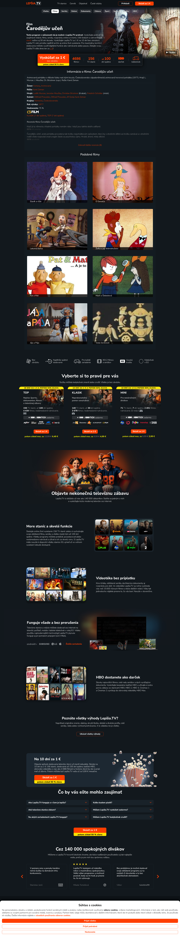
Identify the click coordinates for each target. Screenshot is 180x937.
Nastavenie (90, 932)
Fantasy (36, 85)
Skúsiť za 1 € (144, 3)
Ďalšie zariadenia (74, 644)
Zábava (98, 11)
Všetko (46, 11)
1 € (51, 48)
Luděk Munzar (39, 93)
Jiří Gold (70, 97)
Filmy (55, 11)
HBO (135, 11)
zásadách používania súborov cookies (53, 915)
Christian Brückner (70, 93)
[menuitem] (171, 52)
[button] (22, 876)
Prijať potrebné (90, 926)
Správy (116, 11)
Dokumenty (86, 11)
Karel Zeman (38, 89)
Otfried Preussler (58, 97)
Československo (51, 100)
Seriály (64, 11)
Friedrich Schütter (95, 93)
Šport (107, 11)
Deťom (74, 11)
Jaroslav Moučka (54, 93)
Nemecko (39, 100)
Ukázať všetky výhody (90, 734)
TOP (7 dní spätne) (55, 115)
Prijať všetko (90, 920)
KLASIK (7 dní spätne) (36, 115)
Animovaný (46, 85)
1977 (41, 104)
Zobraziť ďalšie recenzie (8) (90, 145)
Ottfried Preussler (42, 97)
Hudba (126, 11)
